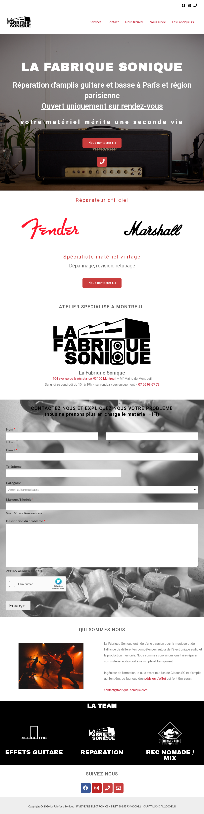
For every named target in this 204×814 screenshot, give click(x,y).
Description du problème (25, 521)
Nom (10, 429)
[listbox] (102, 490)
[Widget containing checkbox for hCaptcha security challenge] (36, 583)
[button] (102, 143)
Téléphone (14, 466)
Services (95, 22)
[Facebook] (183, 5)
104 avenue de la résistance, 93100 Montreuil (84, 378)
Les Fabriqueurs (183, 22)
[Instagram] (189, 5)
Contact (113, 22)
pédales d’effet (155, 678)
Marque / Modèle (19, 499)
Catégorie (13, 483)
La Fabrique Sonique (102, 373)
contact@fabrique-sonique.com (125, 690)
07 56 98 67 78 (148, 384)
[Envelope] (119, 788)
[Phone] (195, 5)
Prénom (10, 442)
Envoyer (18, 605)
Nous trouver (134, 22)
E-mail (11, 450)
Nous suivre (158, 22)
